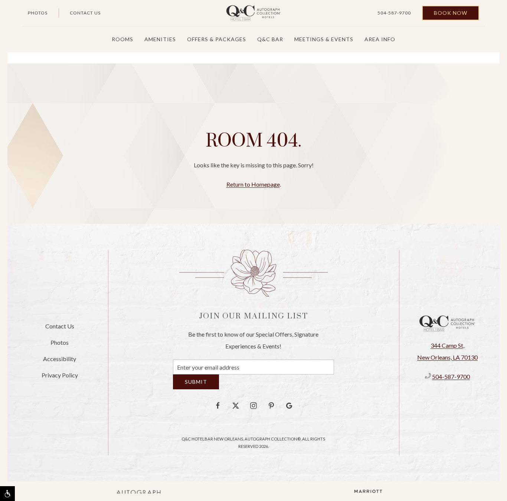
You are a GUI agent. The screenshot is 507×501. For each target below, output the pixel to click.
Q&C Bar (270, 39)
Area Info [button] (379, 39)
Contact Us (85, 13)
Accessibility (59, 361)
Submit (196, 387)
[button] (7, 493)
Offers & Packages (216, 39)
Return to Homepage (253, 184)
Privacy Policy (60, 377)
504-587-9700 (394, 13)
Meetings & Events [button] (323, 39)
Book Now (450, 13)
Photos (38, 13)
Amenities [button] (160, 39)
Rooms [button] (122, 39)
